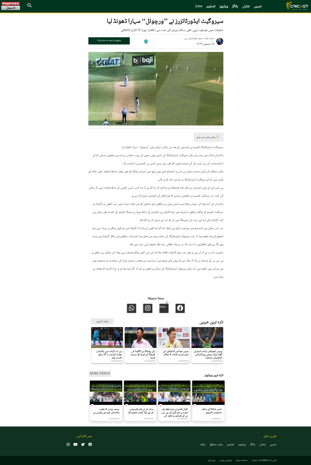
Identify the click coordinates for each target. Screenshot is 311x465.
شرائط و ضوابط (241, 460)
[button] (208, 137)
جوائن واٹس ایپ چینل (206, 137)
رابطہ (202, 445)
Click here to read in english (109, 41)
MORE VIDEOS (100, 373)
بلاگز (235, 6)
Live (198, 6)
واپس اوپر (211, 460)
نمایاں (246, 6)
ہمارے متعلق (216, 445)
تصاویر (210, 6)
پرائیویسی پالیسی (225, 460)
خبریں (258, 6)
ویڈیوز (223, 6)
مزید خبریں (102, 321)
